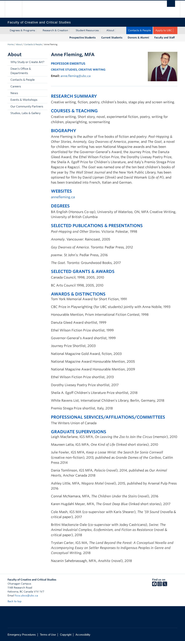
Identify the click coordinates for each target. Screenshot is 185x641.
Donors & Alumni (138, 37)
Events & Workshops (23, 99)
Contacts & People (139, 30)
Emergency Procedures (22, 634)
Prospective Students (82, 37)
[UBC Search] (171, 4)
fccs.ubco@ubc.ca (26, 595)
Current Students (111, 37)
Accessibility (83, 634)
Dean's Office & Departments (20, 71)
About (110, 30)
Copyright (65, 634)
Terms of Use (48, 634)
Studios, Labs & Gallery (25, 113)
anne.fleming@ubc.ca (76, 76)
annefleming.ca (63, 197)
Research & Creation (55, 30)
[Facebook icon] (154, 585)
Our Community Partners (26, 106)
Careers (15, 86)
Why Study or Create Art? (27, 62)
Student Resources (87, 30)
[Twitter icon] (165, 585)
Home (11, 44)
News (14, 93)
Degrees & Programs (22, 30)
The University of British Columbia (16, 9)
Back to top (15, 601)
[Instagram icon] (159, 585)
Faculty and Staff (164, 37)
